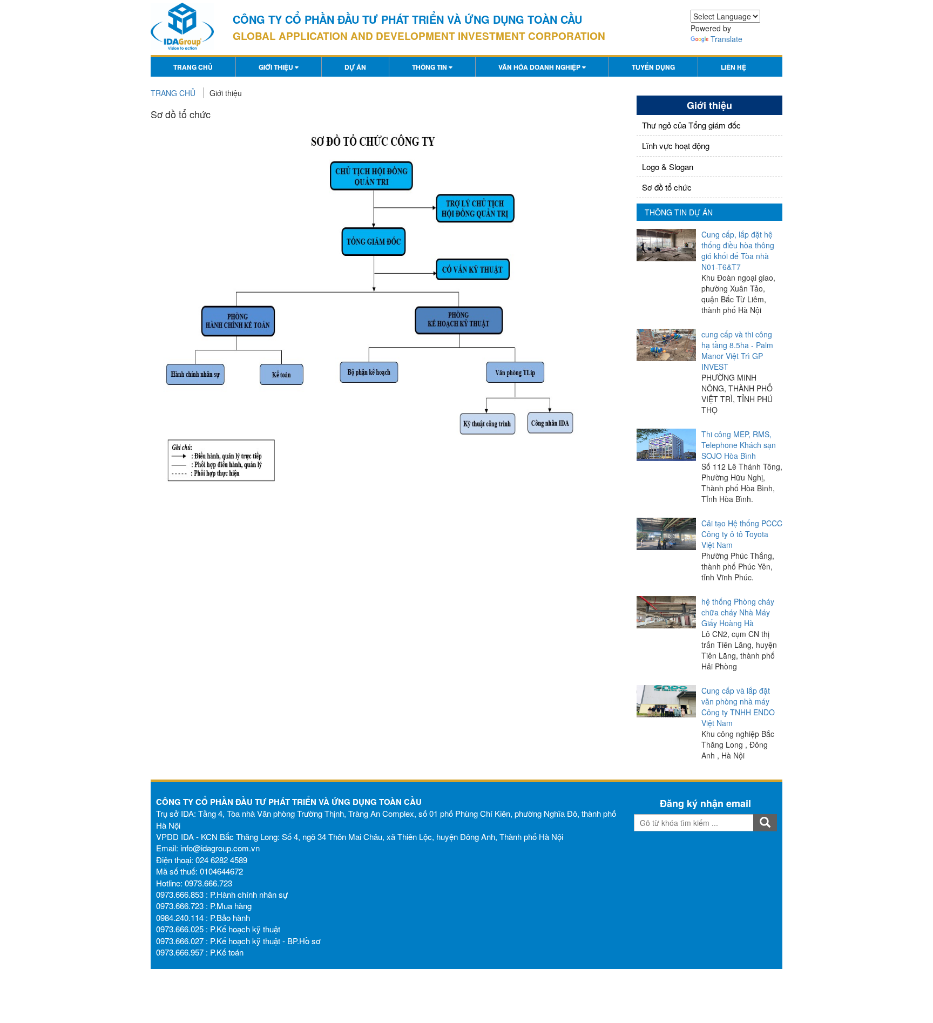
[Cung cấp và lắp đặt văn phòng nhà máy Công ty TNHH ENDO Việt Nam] (666, 701)
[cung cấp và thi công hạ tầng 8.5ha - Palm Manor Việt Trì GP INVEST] (666, 345)
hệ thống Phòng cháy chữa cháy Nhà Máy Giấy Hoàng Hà (737, 612)
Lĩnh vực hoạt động (675, 145)
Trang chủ (193, 67)
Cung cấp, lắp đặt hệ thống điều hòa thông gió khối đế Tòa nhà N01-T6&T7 (737, 250)
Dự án (355, 67)
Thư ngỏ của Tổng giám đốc (691, 125)
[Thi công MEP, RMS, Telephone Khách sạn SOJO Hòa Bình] (666, 445)
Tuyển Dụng (653, 67)
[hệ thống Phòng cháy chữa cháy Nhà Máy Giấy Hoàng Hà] (666, 612)
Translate (726, 38)
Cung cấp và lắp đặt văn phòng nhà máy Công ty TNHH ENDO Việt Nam (738, 706)
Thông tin (430, 67)
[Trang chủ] (182, 26)
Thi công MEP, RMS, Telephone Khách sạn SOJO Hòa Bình (738, 445)
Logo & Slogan (667, 166)
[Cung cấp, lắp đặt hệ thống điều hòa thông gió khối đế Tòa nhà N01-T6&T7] (666, 245)
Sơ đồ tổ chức (667, 187)
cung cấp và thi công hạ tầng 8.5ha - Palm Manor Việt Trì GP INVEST (737, 350)
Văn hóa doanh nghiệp (540, 67)
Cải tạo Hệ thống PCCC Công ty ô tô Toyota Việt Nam (741, 534)
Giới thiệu (277, 67)
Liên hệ (733, 67)
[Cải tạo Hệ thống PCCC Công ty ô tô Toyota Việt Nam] (666, 534)
